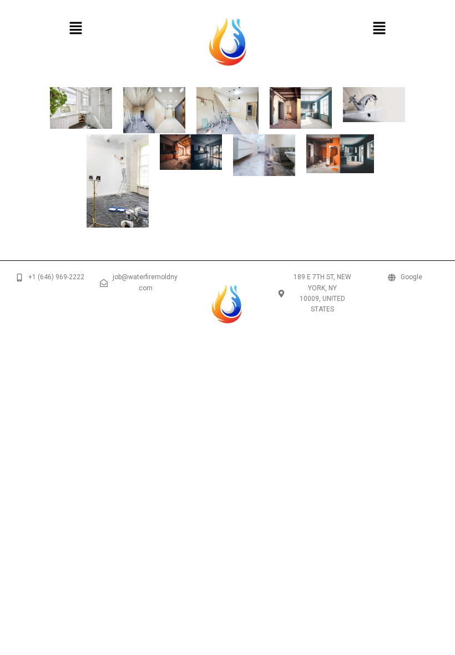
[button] (75, 29)
